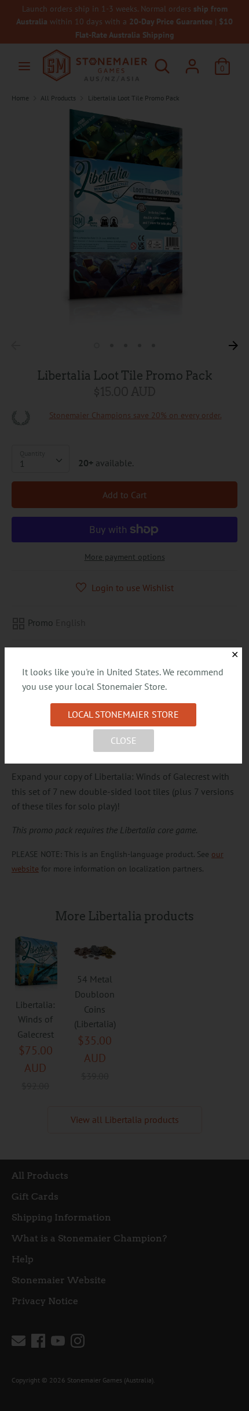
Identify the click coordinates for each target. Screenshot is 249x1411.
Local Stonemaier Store (123, 714)
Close (124, 740)
